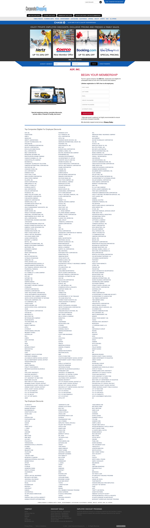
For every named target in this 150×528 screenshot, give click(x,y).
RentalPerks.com (97, 274)
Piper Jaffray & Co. (31, 262)
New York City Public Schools (34, 381)
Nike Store (95, 435)
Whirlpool (61, 318)
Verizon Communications (100, 311)
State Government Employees (101, 396)
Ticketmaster (96, 481)
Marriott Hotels (63, 434)
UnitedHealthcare (64, 367)
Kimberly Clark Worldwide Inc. (34, 227)
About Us (27, 515)
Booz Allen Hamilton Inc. (32, 149)
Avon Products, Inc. (64, 145)
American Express (64, 345)
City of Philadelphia (31, 392)
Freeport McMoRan (64, 365)
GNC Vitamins (62, 421)
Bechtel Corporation (31, 147)
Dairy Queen (62, 269)
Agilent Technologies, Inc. (33, 142)
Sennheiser (62, 461)
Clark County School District (68, 383)
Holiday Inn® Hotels (98, 424)
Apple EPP (61, 398)
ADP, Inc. (27, 133)
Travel (57, 19)
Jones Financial (30, 365)
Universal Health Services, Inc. (102, 307)
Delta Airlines (96, 343)
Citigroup (28, 329)
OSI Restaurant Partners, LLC (101, 256)
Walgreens (95, 463)
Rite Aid (27, 276)
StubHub (27, 466)
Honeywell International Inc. (34, 214)
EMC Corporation (30, 189)
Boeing (94, 331)
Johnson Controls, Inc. (99, 223)
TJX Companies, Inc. (31, 301)
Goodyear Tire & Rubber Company (35, 296)
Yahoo (94, 320)
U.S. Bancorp (62, 303)
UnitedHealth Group (98, 329)
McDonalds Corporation (100, 245)
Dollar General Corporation (101, 180)
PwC (59, 227)
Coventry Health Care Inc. (66, 160)
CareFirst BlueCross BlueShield (69, 369)
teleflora (28, 452)
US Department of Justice (66, 158)
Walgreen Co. (29, 314)
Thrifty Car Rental (98, 490)
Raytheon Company (98, 272)
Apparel (90, 19)
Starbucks (28, 287)
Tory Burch (62, 446)
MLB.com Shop (96, 434)
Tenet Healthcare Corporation (35, 292)
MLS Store (61, 457)
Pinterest (95, 260)
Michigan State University (66, 376)
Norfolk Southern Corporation (102, 254)
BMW (59, 472)
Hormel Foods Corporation (67, 214)
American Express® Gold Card (34, 459)
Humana (94, 341)
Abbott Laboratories (31, 140)
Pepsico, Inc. (62, 265)
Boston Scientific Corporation (102, 154)
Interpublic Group (98, 363)
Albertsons (28, 134)
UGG (26, 415)
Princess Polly (97, 468)
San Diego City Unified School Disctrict (71, 387)
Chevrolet (28, 488)
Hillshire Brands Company (66, 212)
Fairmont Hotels (97, 417)
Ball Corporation (30, 151)
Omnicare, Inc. (29, 260)
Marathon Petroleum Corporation (103, 243)
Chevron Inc (96, 158)
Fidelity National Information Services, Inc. (106, 194)
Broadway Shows (63, 479)
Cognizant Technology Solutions (35, 163)
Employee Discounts (56, 511)
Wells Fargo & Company (66, 316)
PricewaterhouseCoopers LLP (34, 263)
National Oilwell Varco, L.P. (101, 249)
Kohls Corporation (64, 231)
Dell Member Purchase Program (68, 490)
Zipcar (27, 463)
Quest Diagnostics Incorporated (102, 271)
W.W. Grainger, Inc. (98, 312)
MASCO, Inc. (95, 238)
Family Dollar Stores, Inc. (33, 194)
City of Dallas (29, 394)
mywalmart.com (63, 371)
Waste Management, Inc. (99, 314)
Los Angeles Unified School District (36, 358)
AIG (93, 133)
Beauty (97, 19)
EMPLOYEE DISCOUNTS (34, 15)
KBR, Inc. (61, 229)
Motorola (28, 363)
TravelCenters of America (67, 301)
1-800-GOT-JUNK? (29, 455)
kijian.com (28, 323)
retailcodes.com (63, 323)
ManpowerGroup (63, 243)
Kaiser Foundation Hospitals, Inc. (35, 225)
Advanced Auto (63, 133)
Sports (102, 19)
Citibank (61, 325)
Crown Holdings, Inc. (65, 162)
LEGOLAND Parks (63, 477)
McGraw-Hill (28, 162)
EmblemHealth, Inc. (31, 183)
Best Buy (61, 147)
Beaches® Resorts (64, 497)
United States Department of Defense (37, 298)
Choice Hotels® (63, 412)
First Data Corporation (99, 191)
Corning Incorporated (99, 169)
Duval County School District (34, 389)
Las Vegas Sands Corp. (32, 236)
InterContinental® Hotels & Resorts (104, 495)
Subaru (27, 490)
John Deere (28, 222)
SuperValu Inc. (96, 289)
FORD (93, 486)
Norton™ (61, 470)
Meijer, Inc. (95, 240)
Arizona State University (100, 321)
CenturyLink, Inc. (30, 167)
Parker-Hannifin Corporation (34, 265)
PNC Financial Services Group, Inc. (36, 267)
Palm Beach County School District (103, 385)
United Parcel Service (99, 305)
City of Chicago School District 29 (69, 381)
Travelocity (96, 446)
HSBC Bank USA (63, 209)
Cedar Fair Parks (97, 492)
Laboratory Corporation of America (70, 232)
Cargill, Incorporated (99, 156)
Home (26, 511)
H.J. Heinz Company (64, 211)
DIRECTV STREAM (30, 470)
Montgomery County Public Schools (70, 360)
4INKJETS (27, 464)
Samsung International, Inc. (101, 278)
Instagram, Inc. (63, 216)
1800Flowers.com (97, 405)
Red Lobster (29, 274)
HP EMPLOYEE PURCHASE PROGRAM (102, 475)
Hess (26, 343)
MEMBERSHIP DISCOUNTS (65, 15)
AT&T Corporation (64, 136)
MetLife (94, 332)
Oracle (60, 343)
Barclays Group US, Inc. (99, 145)
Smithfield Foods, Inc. (32, 283)
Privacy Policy (28, 526)
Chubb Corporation (64, 167)
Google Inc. (62, 203)
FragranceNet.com (64, 419)
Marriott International (99, 183)
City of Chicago (63, 391)
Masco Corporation (64, 245)
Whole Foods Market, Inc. (100, 318)
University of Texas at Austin (101, 372)
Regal (26, 483)
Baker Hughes (96, 349)
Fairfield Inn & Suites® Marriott (35, 497)
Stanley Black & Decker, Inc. (101, 285)
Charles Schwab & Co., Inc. (33, 158)
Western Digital (63, 352)
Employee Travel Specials (66, 423)
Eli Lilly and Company (99, 187)
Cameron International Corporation (36, 165)
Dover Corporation (31, 182)
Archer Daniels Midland (32, 331)
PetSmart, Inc (29, 271)
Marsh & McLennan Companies (34, 245)
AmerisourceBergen (65, 331)
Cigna (60, 349)
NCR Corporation (97, 252)
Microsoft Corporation (99, 242)
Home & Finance (38, 19)
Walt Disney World (98, 452)
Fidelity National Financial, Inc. (68, 194)
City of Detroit (63, 396)
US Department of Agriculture (102, 296)
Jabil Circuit (62, 220)
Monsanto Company (31, 249)
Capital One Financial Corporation (69, 165)
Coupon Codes (55, 519)
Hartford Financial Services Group (103, 211)
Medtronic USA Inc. (64, 240)
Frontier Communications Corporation (104, 193)
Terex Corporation (98, 292)
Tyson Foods (29, 303)
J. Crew (27, 428)
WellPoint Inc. (29, 316)
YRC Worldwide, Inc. (31, 321)
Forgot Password (104, 64)
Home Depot (28, 426)
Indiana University (64, 380)
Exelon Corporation (31, 191)
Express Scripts (30, 187)
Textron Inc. (62, 294)
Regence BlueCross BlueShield (35, 369)
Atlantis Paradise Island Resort (102, 497)
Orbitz (60, 439)
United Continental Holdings (67, 305)
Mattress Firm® (97, 406)
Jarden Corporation (65, 223)
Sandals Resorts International (35, 499)
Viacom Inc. (28, 312)
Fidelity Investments (31, 367)
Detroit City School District (67, 385)
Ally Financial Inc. (64, 134)
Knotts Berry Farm (98, 428)
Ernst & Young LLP (30, 185)
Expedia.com (29, 417)
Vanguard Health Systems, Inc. (68, 311)
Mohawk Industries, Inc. (99, 247)
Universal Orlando (64, 452)
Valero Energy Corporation (34, 311)
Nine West (28, 437)
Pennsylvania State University (102, 371)
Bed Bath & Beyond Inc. (99, 149)
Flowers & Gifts (49, 19)
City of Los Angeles (31, 391)
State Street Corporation (100, 287)
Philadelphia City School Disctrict (103, 383)
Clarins (27, 454)
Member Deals (29, 461)
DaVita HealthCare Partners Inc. (102, 176)
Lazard (60, 236)
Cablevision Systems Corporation (103, 163)
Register (27, 516)
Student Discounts (56, 516)
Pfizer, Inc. (95, 265)
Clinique (94, 412)
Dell (26, 336)
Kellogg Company (97, 229)
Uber (26, 398)
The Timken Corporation (100, 298)
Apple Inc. (61, 138)
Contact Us (28, 519)
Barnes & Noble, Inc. (64, 151)
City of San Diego (97, 392)
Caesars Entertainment (66, 156)
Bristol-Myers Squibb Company (34, 156)
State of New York (64, 356)
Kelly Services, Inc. (98, 231)
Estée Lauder (96, 415)
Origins (94, 439)
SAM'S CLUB (95, 410)
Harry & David (96, 423)
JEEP (93, 488)
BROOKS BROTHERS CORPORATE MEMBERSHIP (88, 15)
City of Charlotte (98, 394)
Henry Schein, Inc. (30, 211)
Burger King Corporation (66, 149)
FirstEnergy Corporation (33, 196)
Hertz (26, 424)
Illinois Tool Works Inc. (66, 218)
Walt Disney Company (65, 314)
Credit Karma (62, 450)
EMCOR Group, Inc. (64, 189)
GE (93, 398)
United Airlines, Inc (31, 305)
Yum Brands (62, 321)
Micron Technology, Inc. (66, 242)
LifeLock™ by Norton (98, 484)
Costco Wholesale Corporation (68, 163)
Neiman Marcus (97, 432)
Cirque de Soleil (97, 479)
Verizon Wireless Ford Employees (103, 483)
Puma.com (95, 441)
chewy (60, 464)
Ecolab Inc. (62, 187)
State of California (64, 389)
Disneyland (62, 428)
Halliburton (96, 203)
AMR (59, 354)
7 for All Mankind (30, 406)
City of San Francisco (65, 394)
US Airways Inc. (97, 309)
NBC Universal (63, 251)
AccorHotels (29, 492)
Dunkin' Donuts (63, 173)
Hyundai (27, 446)
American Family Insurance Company (103, 134)
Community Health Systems (33, 354)
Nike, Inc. (27, 254)
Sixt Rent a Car (97, 474)
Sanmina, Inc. (29, 280)
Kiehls (27, 430)
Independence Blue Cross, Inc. (34, 216)
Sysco (94, 340)
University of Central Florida (68, 374)
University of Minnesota (66, 372)
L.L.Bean (60, 463)
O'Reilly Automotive (64, 363)
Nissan (60, 488)
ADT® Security (96, 454)
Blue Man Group (63, 481)
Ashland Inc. (29, 143)
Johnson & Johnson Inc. (65, 222)
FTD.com (94, 419)
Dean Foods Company (31, 178)
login (106, 1)
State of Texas (97, 369)
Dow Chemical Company (65, 182)
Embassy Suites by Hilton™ (100, 494)
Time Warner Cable (98, 300)
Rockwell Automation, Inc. (66, 276)
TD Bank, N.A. (96, 291)
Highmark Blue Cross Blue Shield (103, 367)
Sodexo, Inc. (62, 283)
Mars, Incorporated (64, 238)
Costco (94, 457)
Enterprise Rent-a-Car (65, 415)
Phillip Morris (96, 347)
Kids (107, 19)
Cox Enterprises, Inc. (99, 160)
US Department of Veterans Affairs (103, 178)
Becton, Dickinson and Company (68, 153)
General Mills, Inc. (31, 202)
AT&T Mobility (62, 455)
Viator (60, 495)
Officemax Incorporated (100, 258)
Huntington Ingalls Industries (102, 214)
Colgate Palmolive (64, 185)
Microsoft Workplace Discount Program (105, 499)
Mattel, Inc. (28, 242)
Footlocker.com (30, 419)
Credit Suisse (96, 360)
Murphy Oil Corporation (66, 249)
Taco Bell (61, 291)
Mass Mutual (29, 349)
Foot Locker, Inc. (97, 196)
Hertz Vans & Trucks (98, 459)
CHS (26, 341)
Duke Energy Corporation (100, 182)
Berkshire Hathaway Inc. (32, 154)
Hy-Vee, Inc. (95, 209)
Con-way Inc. (62, 169)
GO (100, 2)
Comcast (95, 334)
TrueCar (61, 459)
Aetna (26, 345)
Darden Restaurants (65, 351)
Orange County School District (35, 387)
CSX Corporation (30, 171)
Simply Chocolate (97, 461)
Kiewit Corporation (98, 225)
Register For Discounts (116, 1)
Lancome (27, 432)
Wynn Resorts (29, 320)
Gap (93, 351)
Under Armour (63, 448)
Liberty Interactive (98, 232)
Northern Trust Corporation (67, 252)
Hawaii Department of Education (102, 358)
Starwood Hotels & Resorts (67, 287)
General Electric (97, 200)
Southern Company (98, 283)
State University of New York (101, 376)
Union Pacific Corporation (100, 303)
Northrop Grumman (31, 356)
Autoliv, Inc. (96, 143)
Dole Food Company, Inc (66, 180)
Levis (93, 455)
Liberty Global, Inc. (64, 234)
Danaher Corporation (65, 176)
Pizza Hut (95, 262)
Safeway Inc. (29, 278)
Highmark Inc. (29, 209)
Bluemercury (29, 484)
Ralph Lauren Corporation (67, 272)
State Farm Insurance (65, 334)
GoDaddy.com (96, 421)
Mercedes (95, 472)
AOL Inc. (94, 142)
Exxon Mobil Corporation (66, 191)
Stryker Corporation (32, 289)
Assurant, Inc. (62, 143)
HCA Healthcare (97, 365)
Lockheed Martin (97, 338)
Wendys (94, 316)
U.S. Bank (61, 499)
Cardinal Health (63, 329)
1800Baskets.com (63, 405)
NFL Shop (61, 435)
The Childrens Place (98, 444)
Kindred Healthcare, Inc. (32, 231)
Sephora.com (62, 443)
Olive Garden (96, 173)
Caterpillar (28, 334)
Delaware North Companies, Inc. (102, 171)
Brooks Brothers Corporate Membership (62, 521)
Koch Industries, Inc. (98, 227)
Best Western (96, 408)
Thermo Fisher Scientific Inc (67, 300)
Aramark (27, 351)
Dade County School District (101, 381)
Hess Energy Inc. (97, 207)
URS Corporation (63, 309)
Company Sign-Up (30, 513)
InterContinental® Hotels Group (102, 426)
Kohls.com (61, 430)
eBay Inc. (95, 185)
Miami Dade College (31, 380)
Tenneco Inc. (62, 292)
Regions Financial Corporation (68, 274)
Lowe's (27, 338)
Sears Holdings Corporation (101, 280)
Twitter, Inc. (96, 301)
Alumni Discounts (55, 513)
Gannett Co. (62, 200)
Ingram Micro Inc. (97, 218)
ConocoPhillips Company (33, 160)
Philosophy (28, 441)
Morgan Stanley (30, 347)
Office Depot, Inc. (64, 258)
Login (26, 518)
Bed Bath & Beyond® (31, 477)
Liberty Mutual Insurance (33, 234)
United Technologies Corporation (69, 307)
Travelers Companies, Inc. (33, 300)
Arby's (27, 136)
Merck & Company (64, 247)
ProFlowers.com (63, 441)
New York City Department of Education (105, 380)
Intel (93, 336)
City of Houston (97, 391)
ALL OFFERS (113, 19)
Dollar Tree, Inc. (97, 174)
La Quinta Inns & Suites (99, 430)
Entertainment (65, 19)
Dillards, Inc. (29, 180)
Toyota (60, 483)
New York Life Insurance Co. (101, 251)
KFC (59, 225)
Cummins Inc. (62, 171)
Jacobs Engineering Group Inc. (35, 223)
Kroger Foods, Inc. (31, 229)
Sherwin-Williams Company (100, 282)
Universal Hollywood (31, 479)
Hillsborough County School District (37, 385)
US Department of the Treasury (68, 296)
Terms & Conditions (41, 526)
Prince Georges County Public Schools (105, 387)
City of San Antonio (64, 392)
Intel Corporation (30, 218)
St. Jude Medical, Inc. (65, 285)
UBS (26, 371)
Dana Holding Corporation (33, 176)
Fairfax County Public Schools (102, 356)
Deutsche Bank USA (64, 178)
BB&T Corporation (30, 153)
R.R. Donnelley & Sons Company (35, 272)
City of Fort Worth (31, 396)
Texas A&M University (99, 374)
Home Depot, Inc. (97, 212)
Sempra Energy (30, 282)
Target (60, 332)
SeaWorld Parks (30, 468)
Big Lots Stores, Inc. (98, 147)
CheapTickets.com (30, 412)
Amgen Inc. (28, 138)
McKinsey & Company (31, 240)
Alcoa (60, 198)
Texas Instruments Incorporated (35, 294)
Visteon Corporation (65, 312)
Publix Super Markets (99, 263)
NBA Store (28, 435)
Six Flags (95, 477)
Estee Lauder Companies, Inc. (101, 189)
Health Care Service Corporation (103, 205)
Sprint (94, 361)
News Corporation (31, 252)
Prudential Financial (31, 269)
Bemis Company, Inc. (98, 153)
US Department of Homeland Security (104, 294)
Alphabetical (66, 511)
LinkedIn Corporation (99, 236)
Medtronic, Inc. (29, 247)
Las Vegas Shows (30, 481)
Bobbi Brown (62, 410)
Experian (95, 414)
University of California (100, 378)
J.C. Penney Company (98, 222)
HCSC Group (62, 205)
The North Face (63, 437)
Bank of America (30, 325)
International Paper (98, 216)
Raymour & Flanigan (31, 457)
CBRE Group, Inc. (97, 165)
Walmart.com (29, 450)
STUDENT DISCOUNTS (49, 15)
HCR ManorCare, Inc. (31, 205)
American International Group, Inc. (69, 142)
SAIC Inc (60, 278)
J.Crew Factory (63, 484)
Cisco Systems (29, 340)
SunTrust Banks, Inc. (65, 289)
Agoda (27, 495)
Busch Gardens (63, 492)
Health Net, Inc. (63, 207)
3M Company (96, 138)
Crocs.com (61, 414)
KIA (93, 470)
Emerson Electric (64, 183)
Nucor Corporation (31, 256)
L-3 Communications (98, 234)
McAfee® (27, 486)
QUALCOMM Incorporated (66, 271)
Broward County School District (35, 383)
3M (93, 352)
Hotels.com (62, 426)
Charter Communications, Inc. (101, 162)
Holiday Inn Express (64, 424)
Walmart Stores (30, 332)
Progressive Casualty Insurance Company (72, 263)
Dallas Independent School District (36, 360)
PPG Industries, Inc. (64, 267)
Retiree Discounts (56, 515)
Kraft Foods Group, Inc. (32, 232)
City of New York (97, 389)
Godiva (27, 423)
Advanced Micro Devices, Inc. (67, 140)
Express (61, 417)
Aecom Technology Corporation (102, 140)
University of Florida (31, 376)
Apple (26, 327)
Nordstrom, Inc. (63, 254)
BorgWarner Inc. (63, 154)
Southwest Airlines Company (34, 285)
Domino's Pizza (29, 173)
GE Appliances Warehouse (33, 494)
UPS (59, 336)
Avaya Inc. (95, 136)
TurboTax (28, 448)
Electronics (83, 19)
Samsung (61, 468)
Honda (60, 486)
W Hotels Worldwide (65, 494)
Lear (26, 352)
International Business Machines (35, 220)
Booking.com (62, 474)
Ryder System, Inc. (98, 276)
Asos (60, 466)
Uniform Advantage (98, 466)
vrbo (93, 464)
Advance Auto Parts (64, 406)
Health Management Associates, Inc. (36, 207)
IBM (93, 327)
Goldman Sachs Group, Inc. (33, 203)
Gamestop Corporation (32, 200)
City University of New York (34, 378)
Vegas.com (28, 414)
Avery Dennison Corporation (34, 145)
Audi (26, 474)
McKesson (95, 323)
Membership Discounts (57, 518)
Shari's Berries (97, 443)
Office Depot (96, 437)
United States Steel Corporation (35, 307)
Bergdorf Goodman (64, 454)
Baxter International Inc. (100, 151)
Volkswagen (28, 472)
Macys (27, 434)
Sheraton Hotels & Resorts (33, 444)
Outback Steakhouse (31, 258)
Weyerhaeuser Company (32, 318)
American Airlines (98, 354)
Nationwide (28, 251)
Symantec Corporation (32, 291)
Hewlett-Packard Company (33, 212)
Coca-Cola (61, 338)
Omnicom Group (63, 256)
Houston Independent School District (70, 358)
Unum (26, 309)
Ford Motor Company (31, 198)
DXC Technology (63, 282)
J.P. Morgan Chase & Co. (99, 325)
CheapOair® (62, 475)
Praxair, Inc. (96, 267)
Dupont (60, 341)
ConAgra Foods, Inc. (31, 169)
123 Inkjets (28, 405)
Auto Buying (74, 19)
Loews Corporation (31, 238)
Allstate (95, 345)
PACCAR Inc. (95, 269)
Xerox (60, 320)
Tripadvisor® (29, 443)
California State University (67, 378)
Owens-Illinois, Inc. (64, 260)
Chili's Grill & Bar (30, 174)
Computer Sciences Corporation (102, 167)
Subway (94, 198)
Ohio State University (32, 372)
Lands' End (61, 432)
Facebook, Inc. (29, 193)
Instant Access (87, 113)
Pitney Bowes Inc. (64, 262)
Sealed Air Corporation (66, 280)
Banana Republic (30, 408)
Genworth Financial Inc (99, 202)
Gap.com (27, 421)
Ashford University (31, 374)
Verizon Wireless (30, 361)
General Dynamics (64, 347)
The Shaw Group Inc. (64, 298)
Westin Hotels (96, 450)
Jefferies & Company (98, 220)
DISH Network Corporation (67, 174)
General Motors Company (66, 202)
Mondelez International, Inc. (34, 243)
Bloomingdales (29, 410)
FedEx (60, 340)
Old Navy (27, 439)
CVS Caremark (63, 327)
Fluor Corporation (64, 196)
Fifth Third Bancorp (64, 193)
